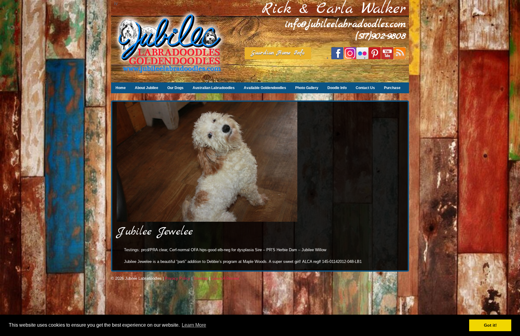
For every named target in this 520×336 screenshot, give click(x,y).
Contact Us (365, 88)
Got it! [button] (490, 325)
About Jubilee (146, 88)
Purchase (392, 88)
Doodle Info (337, 88)
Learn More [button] (194, 325)
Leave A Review (225, 278)
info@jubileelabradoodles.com (345, 24)
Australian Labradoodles (214, 88)
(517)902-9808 (380, 36)
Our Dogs (175, 88)
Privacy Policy (177, 278)
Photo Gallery (306, 88)
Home (121, 88)
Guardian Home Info (278, 53)
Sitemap (200, 278)
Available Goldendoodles (265, 88)
